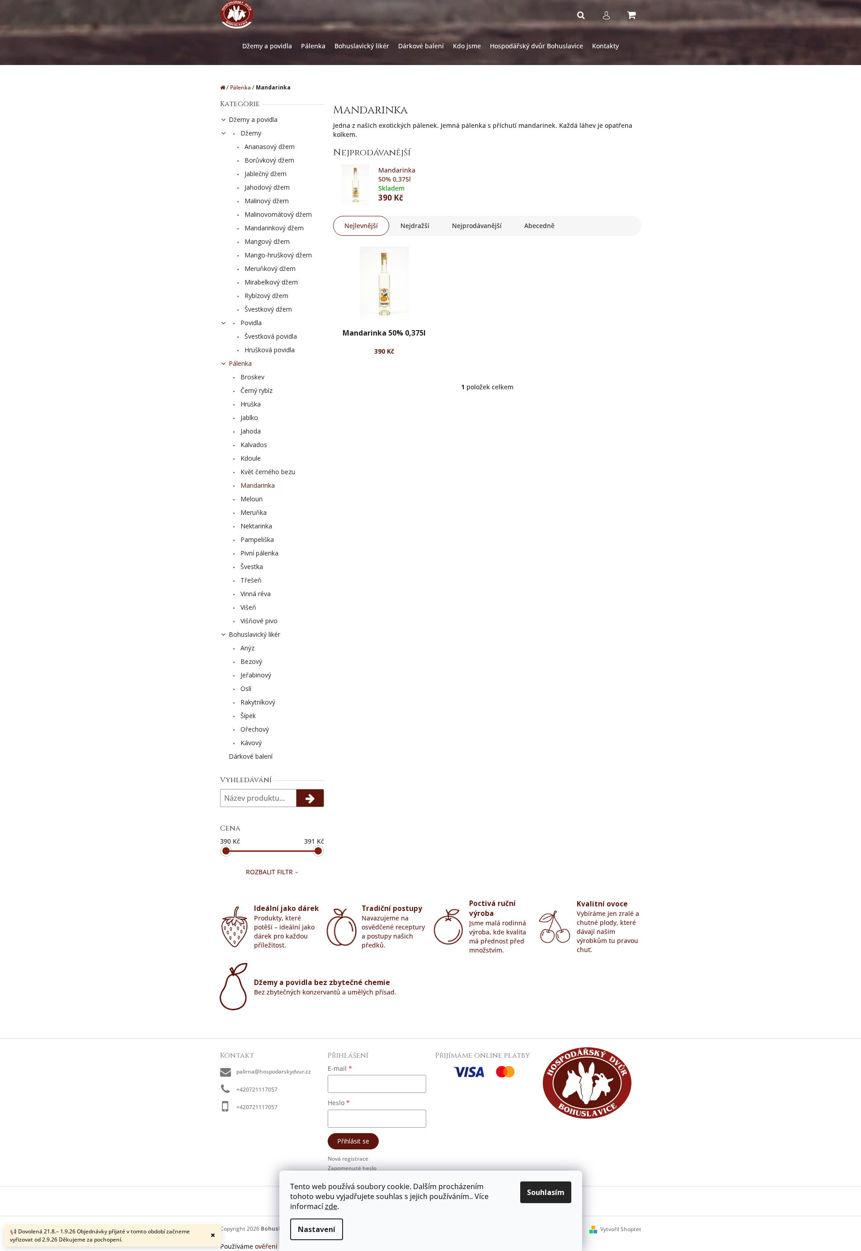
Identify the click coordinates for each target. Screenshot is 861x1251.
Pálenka (240, 363)
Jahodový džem (266, 187)
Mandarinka (257, 485)
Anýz (246, 648)
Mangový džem (266, 241)
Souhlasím (546, 1192)
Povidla (250, 322)
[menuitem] (267, 46)
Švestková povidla (270, 336)
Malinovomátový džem (277, 214)
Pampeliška (256, 539)
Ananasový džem (269, 146)
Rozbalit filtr (269, 872)
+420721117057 (257, 1089)
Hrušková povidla (269, 349)
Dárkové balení (251, 756)
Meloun (251, 499)
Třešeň (250, 580)
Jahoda (250, 431)
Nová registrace (348, 1158)
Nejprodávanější (477, 225)
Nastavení (316, 1229)
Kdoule (250, 458)
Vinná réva (255, 593)
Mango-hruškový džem (277, 255)
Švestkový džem (267, 309)
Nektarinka (255, 526)
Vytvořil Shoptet (620, 1229)
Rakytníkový (257, 702)
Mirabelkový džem (270, 282)
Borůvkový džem (268, 160)
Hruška (250, 404)
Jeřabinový (255, 675)
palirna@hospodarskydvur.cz (273, 1071)
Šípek (247, 715)
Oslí (245, 688)
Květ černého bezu (267, 471)
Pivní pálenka (258, 553)
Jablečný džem (265, 173)
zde (331, 1206)
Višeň (247, 607)
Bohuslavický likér (254, 634)
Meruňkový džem (269, 268)
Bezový (250, 661)
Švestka (251, 566)
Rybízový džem (265, 295)
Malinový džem (266, 200)
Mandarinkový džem (273, 228)
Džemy (250, 133)
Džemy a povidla (253, 119)
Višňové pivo (258, 620)
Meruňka (253, 512)
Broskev (251, 377)
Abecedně (539, 225)
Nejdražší (414, 225)
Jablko (248, 417)
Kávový (250, 742)
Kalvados (253, 444)
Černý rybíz (256, 390)
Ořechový (254, 729)
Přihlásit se (353, 1141)
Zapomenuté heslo (352, 1168)
